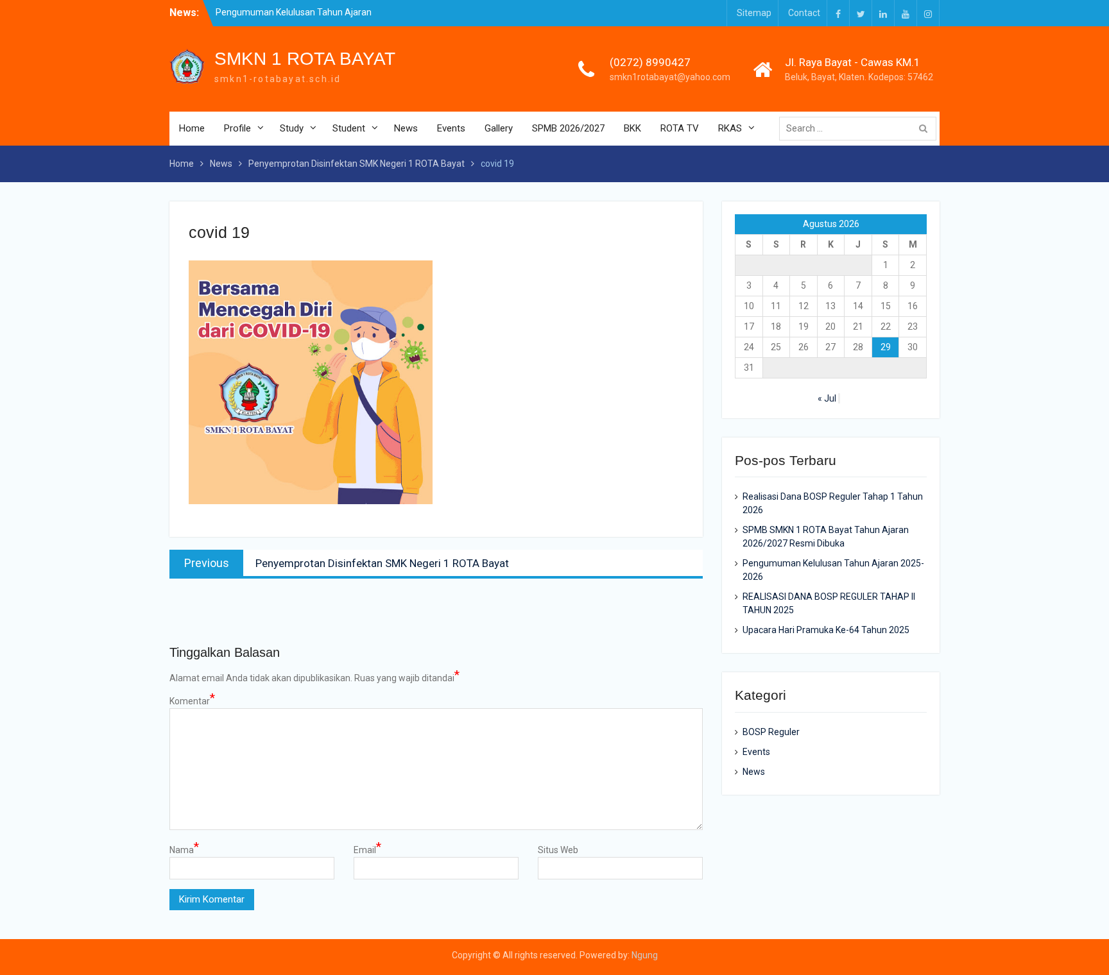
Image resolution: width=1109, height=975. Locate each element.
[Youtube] (905, 13)
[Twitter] (860, 13)
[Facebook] (838, 13)
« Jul (827, 398)
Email (367, 849)
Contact (804, 13)
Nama (184, 849)
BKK (632, 128)
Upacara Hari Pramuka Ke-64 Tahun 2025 (826, 630)
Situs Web (558, 850)
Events (451, 128)
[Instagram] (928, 13)
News (406, 128)
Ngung (645, 955)
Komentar (192, 700)
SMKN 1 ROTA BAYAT (304, 59)
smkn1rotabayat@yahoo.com (670, 77)
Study (292, 128)
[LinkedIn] (883, 13)
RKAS (730, 128)
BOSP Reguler (771, 732)
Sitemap (754, 13)
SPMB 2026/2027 (568, 128)
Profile (237, 128)
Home (192, 128)
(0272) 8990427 (650, 62)
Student (348, 128)
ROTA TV (679, 128)
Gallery (499, 128)
